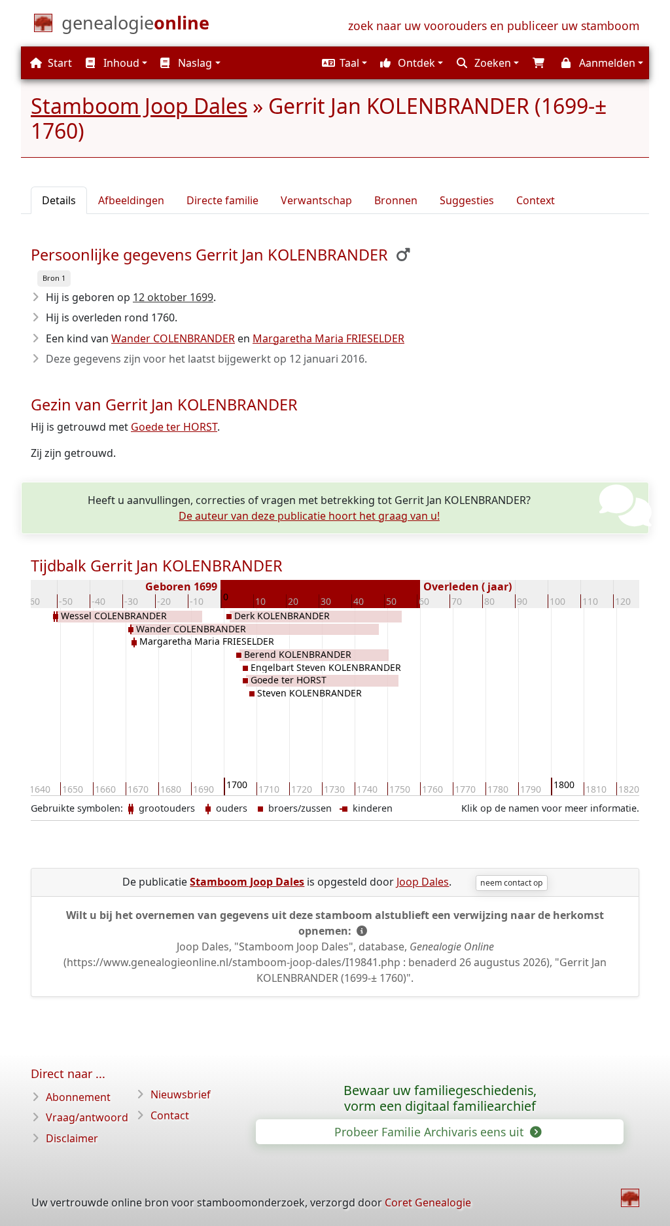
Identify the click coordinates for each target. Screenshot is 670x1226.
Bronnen (395, 200)
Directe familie (222, 200)
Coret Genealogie (428, 1202)
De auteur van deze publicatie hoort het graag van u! (309, 516)
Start (58, 63)
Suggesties (467, 200)
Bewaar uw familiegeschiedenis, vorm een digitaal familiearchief (440, 1098)
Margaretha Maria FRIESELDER (328, 338)
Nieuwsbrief (180, 1094)
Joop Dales (423, 881)
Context (535, 200)
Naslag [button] (193, 63)
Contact (169, 1115)
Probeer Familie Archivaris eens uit (430, 1132)
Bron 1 (54, 278)
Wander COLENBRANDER (173, 338)
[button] (342, 63)
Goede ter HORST (174, 427)
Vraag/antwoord (87, 1117)
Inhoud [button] (120, 63)
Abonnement (78, 1097)
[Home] (630, 1198)
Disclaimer (72, 1138)
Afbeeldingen (131, 200)
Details (59, 200)
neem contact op (511, 882)
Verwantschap (316, 200)
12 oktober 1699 (173, 297)
